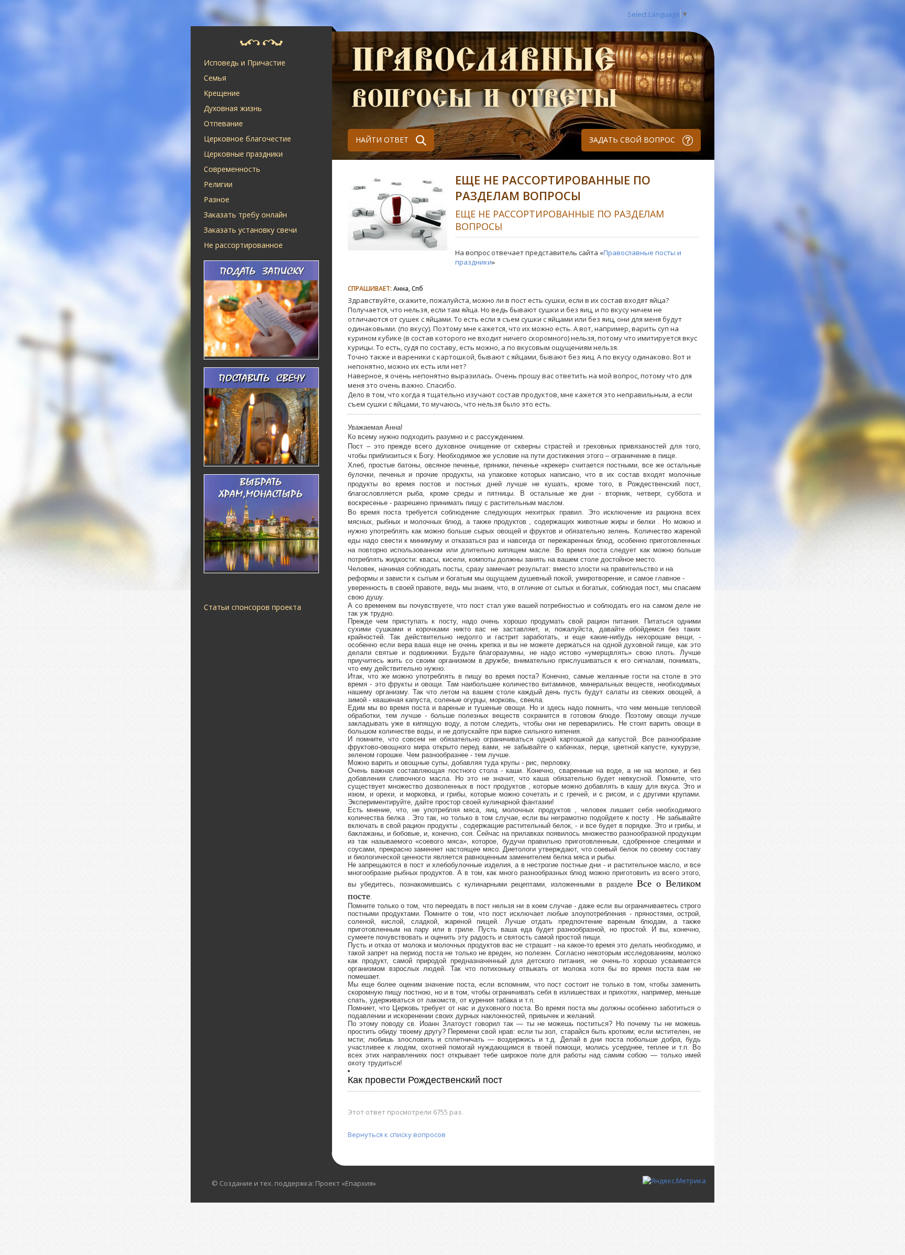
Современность (232, 169)
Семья (215, 78)
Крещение (222, 93)
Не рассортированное (243, 245)
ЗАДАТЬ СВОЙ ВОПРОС (633, 140)
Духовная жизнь (233, 108)
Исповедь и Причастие (244, 63)
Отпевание (223, 123)
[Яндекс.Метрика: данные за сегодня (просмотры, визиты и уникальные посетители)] (674, 1180)
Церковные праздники (243, 154)
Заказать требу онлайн (245, 215)
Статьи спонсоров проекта (252, 607)
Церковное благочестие (247, 139)
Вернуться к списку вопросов (397, 1134)
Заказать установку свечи (250, 230)
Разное (216, 199)
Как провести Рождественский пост (425, 1080)
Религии (218, 184)
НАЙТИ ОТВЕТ (383, 140)
